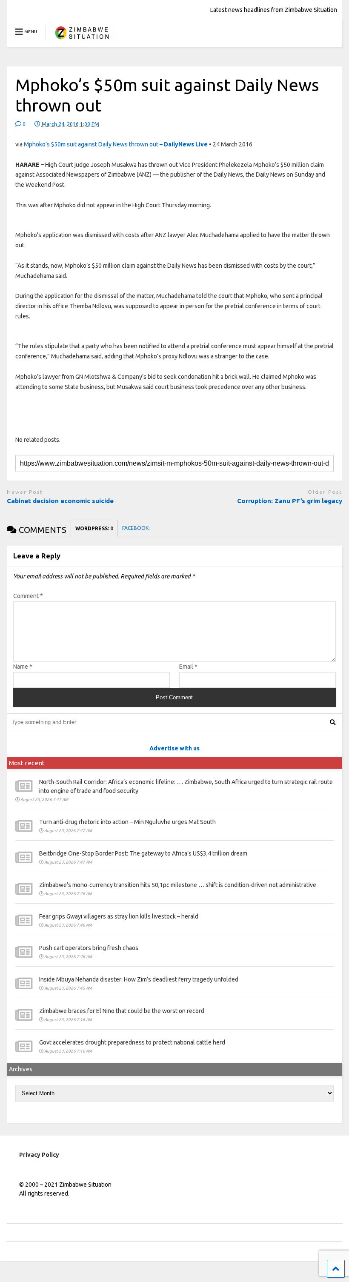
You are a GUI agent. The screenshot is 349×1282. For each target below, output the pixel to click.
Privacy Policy (39, 1154)
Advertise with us (174, 748)
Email (188, 666)
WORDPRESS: (94, 528)
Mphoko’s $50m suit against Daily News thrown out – (116, 144)
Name (22, 666)
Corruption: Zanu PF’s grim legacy (289, 500)
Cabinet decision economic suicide (60, 500)
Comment (28, 595)
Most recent (27, 763)
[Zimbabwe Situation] (81, 40)
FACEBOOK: (136, 528)
